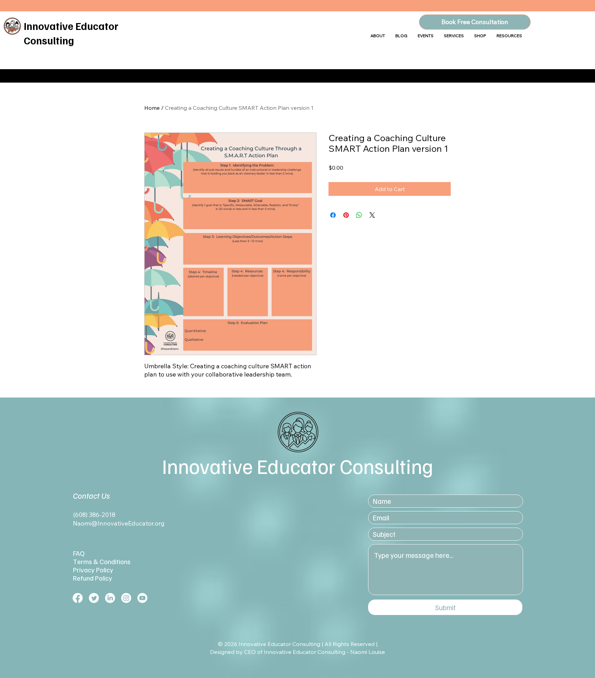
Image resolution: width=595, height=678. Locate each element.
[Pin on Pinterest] (346, 215)
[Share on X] (372, 215)
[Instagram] (126, 598)
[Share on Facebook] (333, 215)
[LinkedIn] (110, 598)
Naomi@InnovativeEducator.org (119, 523)
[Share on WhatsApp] (359, 215)
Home (152, 107)
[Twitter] (94, 598)
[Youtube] (142, 598)
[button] (480, 35)
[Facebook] (78, 598)
